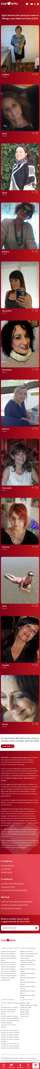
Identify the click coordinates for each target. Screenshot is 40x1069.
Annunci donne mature (8, 951)
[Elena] (20, 166)
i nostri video (10, 840)
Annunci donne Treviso (8, 954)
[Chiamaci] (35, 3)
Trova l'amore (24, 1016)
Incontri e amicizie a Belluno (10, 1018)
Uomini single (24, 1009)
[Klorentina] (20, 344)
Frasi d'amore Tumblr (8, 887)
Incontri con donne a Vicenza (10, 1046)
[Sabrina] (20, 403)
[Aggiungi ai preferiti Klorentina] (36, 370)
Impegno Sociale (6, 872)
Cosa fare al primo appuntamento (12, 883)
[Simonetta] (20, 462)
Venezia (26, 778)
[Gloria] (20, 698)
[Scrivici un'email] (32, 3)
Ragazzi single (24, 1012)
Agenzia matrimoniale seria (29, 954)
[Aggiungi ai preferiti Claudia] (36, 665)
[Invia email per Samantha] (33, 310)
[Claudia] (20, 639)
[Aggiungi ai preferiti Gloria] (36, 724)
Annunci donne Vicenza (8, 964)
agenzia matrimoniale (19, 757)
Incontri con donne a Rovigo (10, 1035)
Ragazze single (25, 1003)
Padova (15, 778)
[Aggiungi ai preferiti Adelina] (36, 251)
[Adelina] (20, 225)
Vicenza (3, 780)
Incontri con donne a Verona (10, 1043)
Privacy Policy (22, 1062)
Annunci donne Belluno (8, 967)
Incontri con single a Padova (10, 1020)
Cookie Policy (32, 1062)
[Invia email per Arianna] (33, 547)
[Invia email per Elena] (33, 192)
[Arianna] (20, 521)
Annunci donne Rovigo (8, 969)
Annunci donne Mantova (8, 971)
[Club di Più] (9, 3)
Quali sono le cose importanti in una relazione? (16, 901)
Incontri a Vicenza (6, 1023)
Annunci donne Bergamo (9, 975)
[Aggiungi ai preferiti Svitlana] (36, 74)
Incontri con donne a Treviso (10, 1037)
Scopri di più (6, 746)
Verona (32, 778)
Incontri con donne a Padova (10, 1032)
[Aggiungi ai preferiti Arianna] (36, 547)
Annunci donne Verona (8, 962)
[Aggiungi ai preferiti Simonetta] (36, 488)
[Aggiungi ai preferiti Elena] (36, 192)
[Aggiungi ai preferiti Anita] (36, 133)
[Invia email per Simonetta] (33, 488)
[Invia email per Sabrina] (33, 429)
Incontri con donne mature (9, 1030)
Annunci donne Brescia (8, 973)
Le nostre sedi (6, 869)
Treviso (20, 778)
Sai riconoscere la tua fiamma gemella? (14, 890)
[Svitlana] (20, 48)
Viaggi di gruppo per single (28, 1005)
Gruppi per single (25, 1007)
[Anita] (20, 107)
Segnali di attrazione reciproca (11, 908)
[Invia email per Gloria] (33, 724)
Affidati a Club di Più (26, 951)
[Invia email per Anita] (33, 133)
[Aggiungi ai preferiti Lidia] (36, 606)
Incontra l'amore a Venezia (9, 1016)
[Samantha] (20, 285)
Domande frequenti (7, 865)
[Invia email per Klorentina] (33, 370)
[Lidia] (20, 580)
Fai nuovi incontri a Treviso (9, 1007)
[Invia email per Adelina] (33, 251)
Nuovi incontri (24, 1014)
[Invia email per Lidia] (33, 606)
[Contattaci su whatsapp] (38, 3)
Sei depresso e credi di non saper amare (14, 905)
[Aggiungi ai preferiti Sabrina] (36, 429)
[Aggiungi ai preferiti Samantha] (36, 310)
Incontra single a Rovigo (8, 1009)
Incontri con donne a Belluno (10, 1048)
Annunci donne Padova (8, 956)
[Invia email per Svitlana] (33, 74)
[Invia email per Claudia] (33, 665)
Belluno (9, 778)
